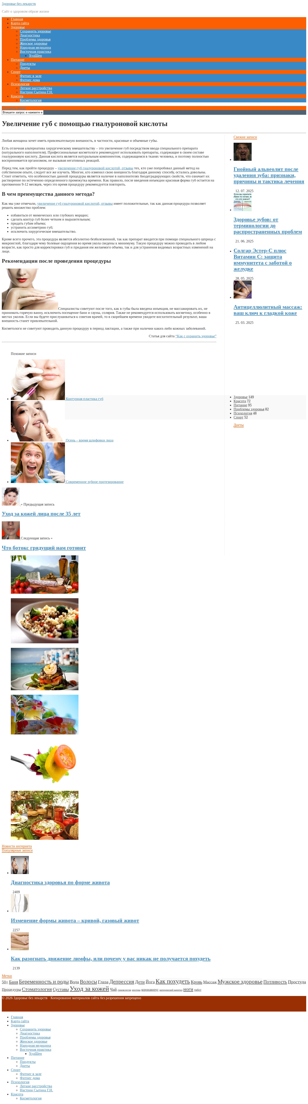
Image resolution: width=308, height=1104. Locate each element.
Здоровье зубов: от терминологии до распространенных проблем (268, 225)
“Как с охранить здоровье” (195, 336)
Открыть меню (14, 108)
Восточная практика (35, 51)
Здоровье (18, 27)
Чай (113, 989)
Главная (17, 19)
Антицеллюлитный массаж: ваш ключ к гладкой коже (268, 310)
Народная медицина (35, 47)
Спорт (16, 72)
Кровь (196, 981)
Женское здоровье (33, 43)
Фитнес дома (30, 80)
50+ (5, 982)
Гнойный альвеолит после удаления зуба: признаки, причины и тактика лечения (269, 175)
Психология (20, 84)
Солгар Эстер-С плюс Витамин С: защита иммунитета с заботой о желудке (263, 260)
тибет (197, 989)
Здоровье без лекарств (19, 4)
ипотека (136, 990)
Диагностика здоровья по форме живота (60, 882)
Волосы (88, 981)
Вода (74, 981)
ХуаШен (35, 56)
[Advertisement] (137, 587)
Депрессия (121, 981)
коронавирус (150, 989)
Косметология (30, 100)
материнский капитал (170, 990)
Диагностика (30, 35)
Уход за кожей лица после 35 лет (41, 514)
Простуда (297, 981)
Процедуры (11, 989)
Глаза (103, 981)
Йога (150, 982)
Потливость (275, 981)
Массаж (210, 982)
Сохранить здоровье (35, 31)
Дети (140, 981)
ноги (188, 989)
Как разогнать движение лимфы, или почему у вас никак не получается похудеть (111, 958)
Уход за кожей (89, 988)
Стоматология (37, 989)
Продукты (28, 64)
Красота (17, 96)
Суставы (61, 989)
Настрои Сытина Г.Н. (36, 92)
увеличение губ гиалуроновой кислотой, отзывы (95, 168)
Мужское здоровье (240, 981)
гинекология (124, 990)
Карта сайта (20, 23)
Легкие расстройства (36, 88)
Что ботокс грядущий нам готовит (44, 548)
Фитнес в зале (30, 76)
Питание (17, 60)
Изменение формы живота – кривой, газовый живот (75, 920)
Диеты (25, 68)
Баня (13, 981)
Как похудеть (173, 981)
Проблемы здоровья (35, 39)
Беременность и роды (44, 981)
